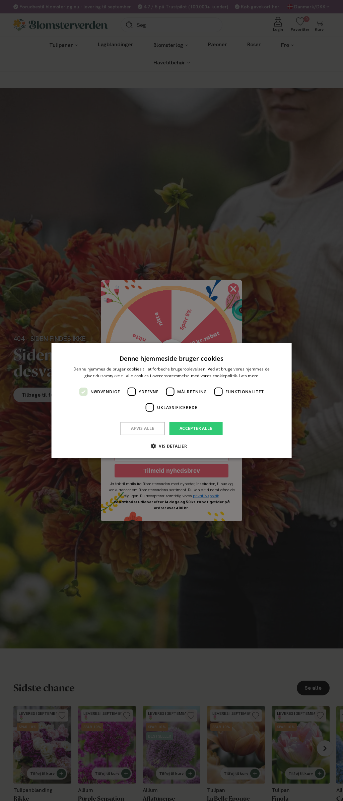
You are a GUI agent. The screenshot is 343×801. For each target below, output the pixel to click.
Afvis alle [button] (142, 428)
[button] (171, 446)
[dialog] (172, 400)
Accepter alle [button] (196, 428)
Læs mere (248, 376)
